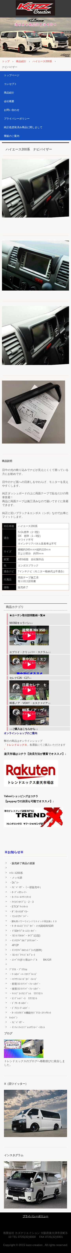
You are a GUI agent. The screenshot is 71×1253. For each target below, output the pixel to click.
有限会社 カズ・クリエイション (35, 9)
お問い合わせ (11, 109)
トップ (6, 61)
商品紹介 (21, 61)
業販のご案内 (11, 135)
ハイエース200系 (42, 61)
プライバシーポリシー (17, 118)
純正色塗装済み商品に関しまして (23, 127)
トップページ (11, 75)
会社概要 (9, 101)
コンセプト (10, 83)
